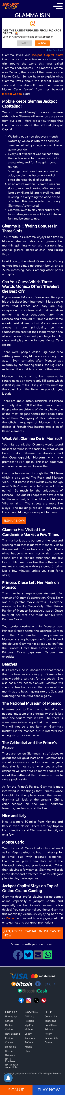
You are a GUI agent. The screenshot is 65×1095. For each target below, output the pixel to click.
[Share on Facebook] (18, 957)
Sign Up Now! (14, 520)
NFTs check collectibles (11, 1065)
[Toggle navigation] (58, 6)
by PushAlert (56, 50)
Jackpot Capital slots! (47, 55)
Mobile (29, 1029)
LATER (24, 43)
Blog (27, 1050)
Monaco (11, 918)
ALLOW (42, 43)
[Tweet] (29, 957)
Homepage (11, 1016)
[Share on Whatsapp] (47, 957)
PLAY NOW (49, 1089)
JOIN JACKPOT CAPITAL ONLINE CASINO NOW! (32, 933)
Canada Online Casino (9, 1025)
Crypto (9, 1042)
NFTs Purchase (10, 1059)
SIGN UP (16, 1089)
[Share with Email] (38, 957)
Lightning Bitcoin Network (10, 1051)
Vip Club (29, 1025)
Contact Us (51, 1016)
